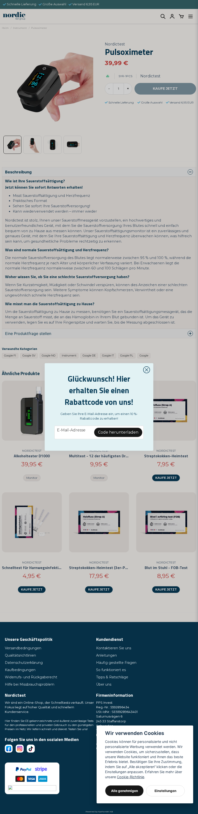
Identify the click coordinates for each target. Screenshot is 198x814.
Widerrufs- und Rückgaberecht (31, 677)
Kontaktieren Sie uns (113, 648)
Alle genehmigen (124, 791)
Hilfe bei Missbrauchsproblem (29, 684)
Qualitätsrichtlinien (20, 655)
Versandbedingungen (23, 648)
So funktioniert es (111, 670)
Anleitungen (106, 655)
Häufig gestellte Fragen (116, 662)
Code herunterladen (118, 432)
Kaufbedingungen (20, 670)
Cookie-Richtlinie (130, 777)
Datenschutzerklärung (24, 662)
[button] (146, 370)
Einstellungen (165, 791)
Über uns (103, 684)
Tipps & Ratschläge (112, 677)
